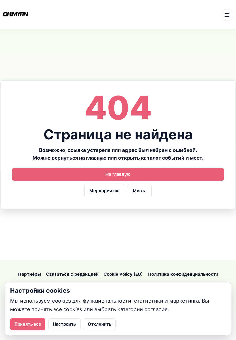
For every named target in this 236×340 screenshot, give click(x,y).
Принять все (27, 324)
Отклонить (99, 324)
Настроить (64, 324)
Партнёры (29, 274)
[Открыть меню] (227, 15)
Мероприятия (104, 190)
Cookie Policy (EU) (123, 274)
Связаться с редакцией (72, 274)
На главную (118, 174)
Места (140, 190)
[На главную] (110, 14)
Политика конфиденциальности (183, 274)
